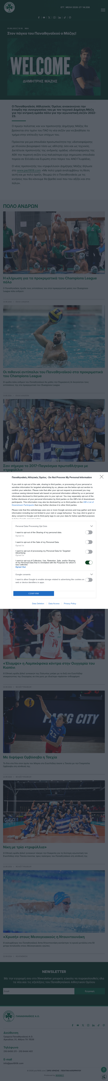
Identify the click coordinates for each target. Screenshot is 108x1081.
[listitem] (54, 526)
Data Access (54, 603)
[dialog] (54, 540)
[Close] (102, 477)
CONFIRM (34, 593)
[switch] (89, 532)
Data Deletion (38, 603)
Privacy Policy (70, 603)
